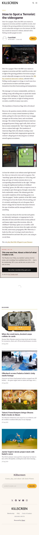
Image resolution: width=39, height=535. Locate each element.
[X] (12, 500)
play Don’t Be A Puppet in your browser (20, 242)
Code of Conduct (27, 513)
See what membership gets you (19, 270)
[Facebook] (16, 500)
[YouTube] (23, 500)
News (4, 10)
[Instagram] (27, 500)
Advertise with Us (19, 516)
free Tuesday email (13, 274)
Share (33, 38)
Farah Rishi (12, 37)
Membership (10, 513)
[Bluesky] (19, 500)
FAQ (18, 513)
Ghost (23, 520)
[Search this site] (33, 2)
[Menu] (36, 2)
